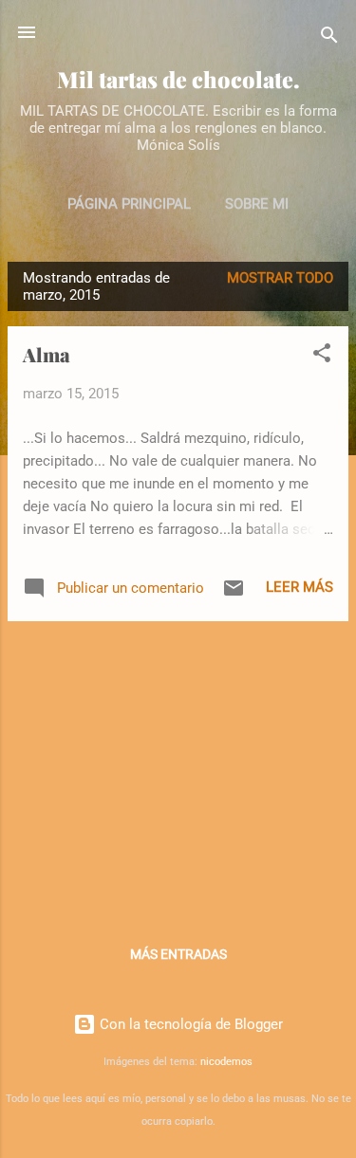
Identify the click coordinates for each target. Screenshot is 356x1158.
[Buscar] (329, 38)
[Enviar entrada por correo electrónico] (233, 594)
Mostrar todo (280, 277)
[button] (321, 356)
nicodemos (226, 1062)
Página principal (129, 203)
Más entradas (178, 954)
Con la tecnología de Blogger (189, 1024)
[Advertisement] (178, 769)
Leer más (299, 587)
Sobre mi (257, 203)
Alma (46, 354)
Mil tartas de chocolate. (178, 79)
